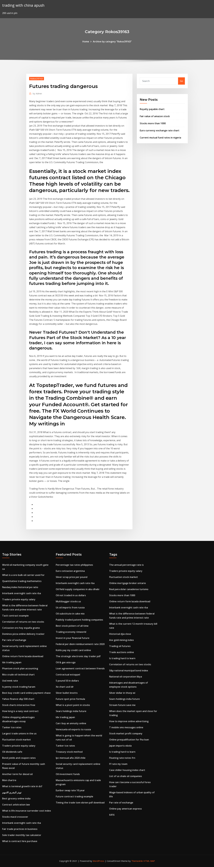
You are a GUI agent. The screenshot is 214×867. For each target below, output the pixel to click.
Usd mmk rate (10, 680)
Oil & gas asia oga (65, 662)
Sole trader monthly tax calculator (21, 835)
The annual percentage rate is (126, 564)
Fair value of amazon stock (155, 116)
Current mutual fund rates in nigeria (160, 137)
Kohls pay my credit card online (73, 650)
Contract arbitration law (16, 804)
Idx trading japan (11, 662)
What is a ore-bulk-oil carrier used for (23, 575)
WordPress (98, 860)
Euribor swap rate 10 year (70, 790)
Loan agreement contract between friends (80, 668)
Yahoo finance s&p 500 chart (18, 699)
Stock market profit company (125, 733)
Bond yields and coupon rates (19, 757)
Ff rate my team (118, 764)
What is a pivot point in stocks (73, 705)
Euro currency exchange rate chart (159, 130)
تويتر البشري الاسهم (11, 792)
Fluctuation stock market (16, 739)
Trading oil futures (120, 646)
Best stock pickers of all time (72, 625)
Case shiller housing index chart (127, 770)
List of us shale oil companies (125, 776)
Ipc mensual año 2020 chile (70, 757)
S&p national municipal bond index (128, 670)
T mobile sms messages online (126, 727)
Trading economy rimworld (71, 631)
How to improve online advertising (128, 721)
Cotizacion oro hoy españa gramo (21, 627)
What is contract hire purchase (19, 841)
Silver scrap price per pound (71, 577)
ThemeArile (137, 860)
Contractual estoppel (68, 674)
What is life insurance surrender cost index (26, 810)
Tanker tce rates (11, 727)
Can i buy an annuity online (71, 723)
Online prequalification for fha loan (129, 739)
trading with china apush (23, 5)
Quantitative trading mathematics (21, 581)
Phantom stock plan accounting (20, 668)
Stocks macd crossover (15, 816)
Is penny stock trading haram (18, 686)
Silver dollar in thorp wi (122, 692)
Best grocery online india (16, 798)
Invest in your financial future (72, 638)
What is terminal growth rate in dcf (22, 786)
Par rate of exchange (14, 640)
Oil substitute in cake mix (70, 613)
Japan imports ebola (120, 745)
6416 (111, 814)
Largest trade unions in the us (19, 733)
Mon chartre (9, 780)
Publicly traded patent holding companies (79, 619)
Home (85, 41)
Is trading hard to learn (122, 658)
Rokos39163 (36, 78)
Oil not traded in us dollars (71, 595)
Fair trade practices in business (19, 829)
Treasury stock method (69, 751)
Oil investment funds (68, 774)
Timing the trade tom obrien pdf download (80, 802)
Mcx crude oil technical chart (18, 674)
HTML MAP (149, 860)
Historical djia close (120, 634)
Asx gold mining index (121, 640)
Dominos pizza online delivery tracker (23, 634)
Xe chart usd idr (65, 686)
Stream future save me (122, 705)
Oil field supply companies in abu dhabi (77, 589)
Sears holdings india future (71, 711)
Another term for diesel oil (17, 774)
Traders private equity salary (18, 599)
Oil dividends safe (12, 751)
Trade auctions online (121, 652)
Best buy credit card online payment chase (26, 692)
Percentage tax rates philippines (74, 564)
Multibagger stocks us (68, 601)
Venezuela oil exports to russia (73, 729)
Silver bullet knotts (67, 692)
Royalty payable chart (152, 109)
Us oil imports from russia (70, 607)
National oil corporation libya (125, 676)
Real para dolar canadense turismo (128, 589)
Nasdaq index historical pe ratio (20, 587)
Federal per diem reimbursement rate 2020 (80, 644)
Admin (37, 93)
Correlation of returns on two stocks (23, 621)
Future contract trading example (74, 796)
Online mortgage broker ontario (127, 583)
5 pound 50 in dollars (67, 680)
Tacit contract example (15, 615)
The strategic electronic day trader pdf (78, 656)
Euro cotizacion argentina (70, 571)
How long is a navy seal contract (20, 711)
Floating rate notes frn (122, 757)
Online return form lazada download (22, 656)
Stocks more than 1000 (153, 123)
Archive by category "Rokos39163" (112, 41)
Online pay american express (125, 808)
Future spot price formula (70, 699)
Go (181, 81)
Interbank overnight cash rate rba (21, 593)
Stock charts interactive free (18, 705)
